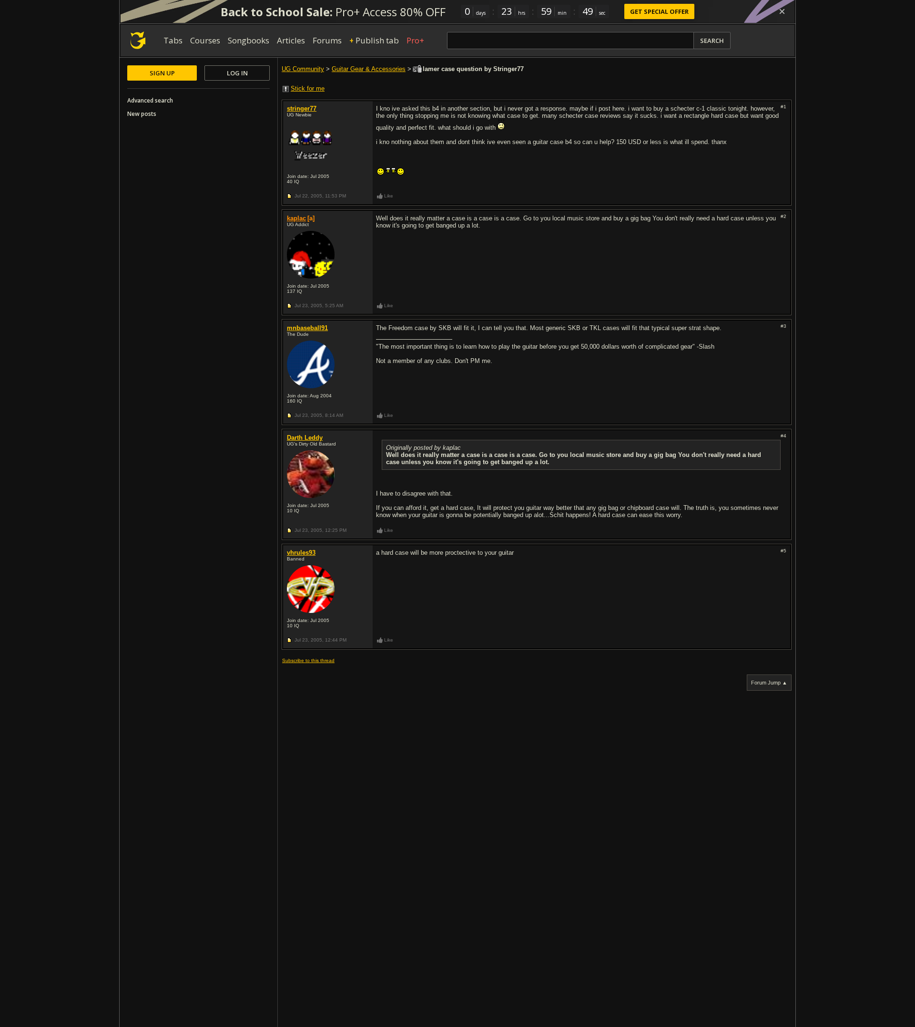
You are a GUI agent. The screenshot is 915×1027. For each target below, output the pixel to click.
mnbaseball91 (307, 328)
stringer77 (301, 108)
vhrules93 (301, 552)
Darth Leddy (305, 437)
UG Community (303, 69)
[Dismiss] (782, 11)
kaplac (296, 218)
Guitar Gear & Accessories (369, 69)
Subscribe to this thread (308, 660)
